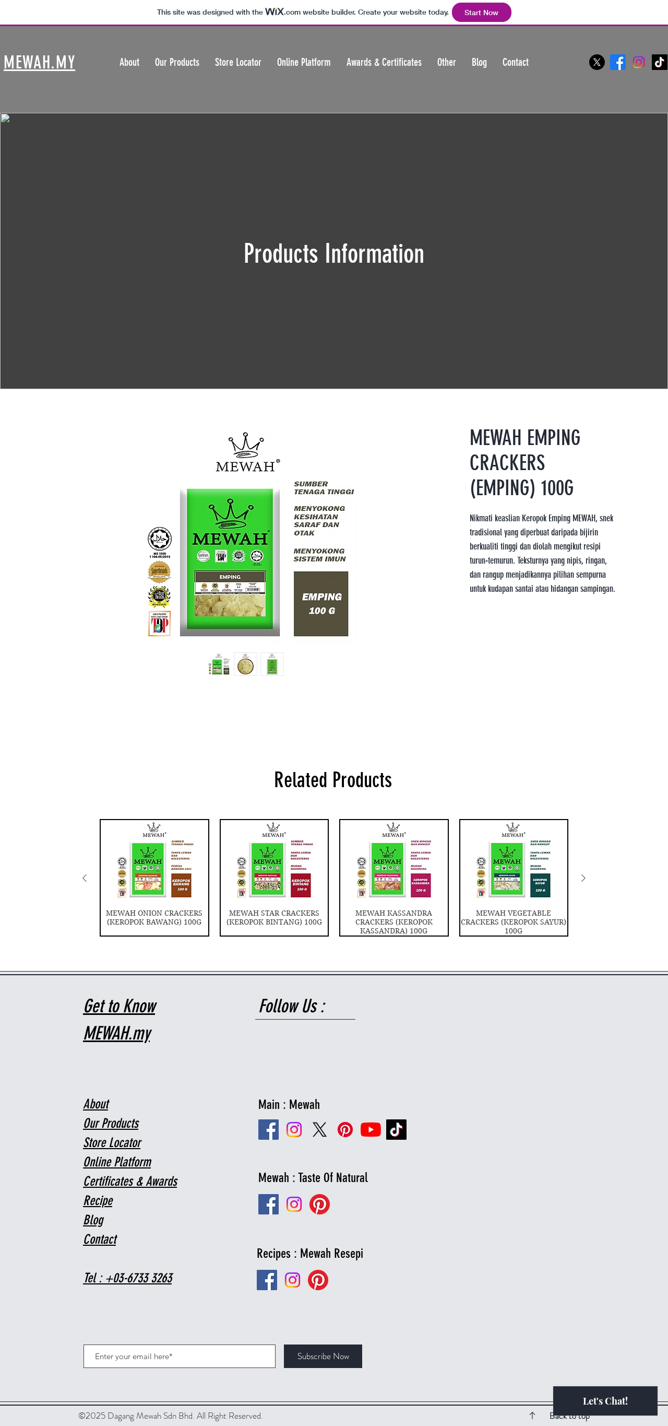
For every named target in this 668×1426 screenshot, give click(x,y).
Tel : (94, 1277)
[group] (334, 878)
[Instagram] (639, 62)
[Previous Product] (84, 878)
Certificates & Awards (130, 1181)
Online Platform (117, 1162)
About (95, 1104)
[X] (597, 62)
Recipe (97, 1200)
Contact (99, 1239)
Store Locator (111, 1142)
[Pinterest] (318, 1280)
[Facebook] (618, 62)
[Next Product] (583, 878)
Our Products (110, 1123)
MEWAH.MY (39, 62)
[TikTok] (659, 62)
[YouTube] (371, 1129)
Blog (93, 1220)
